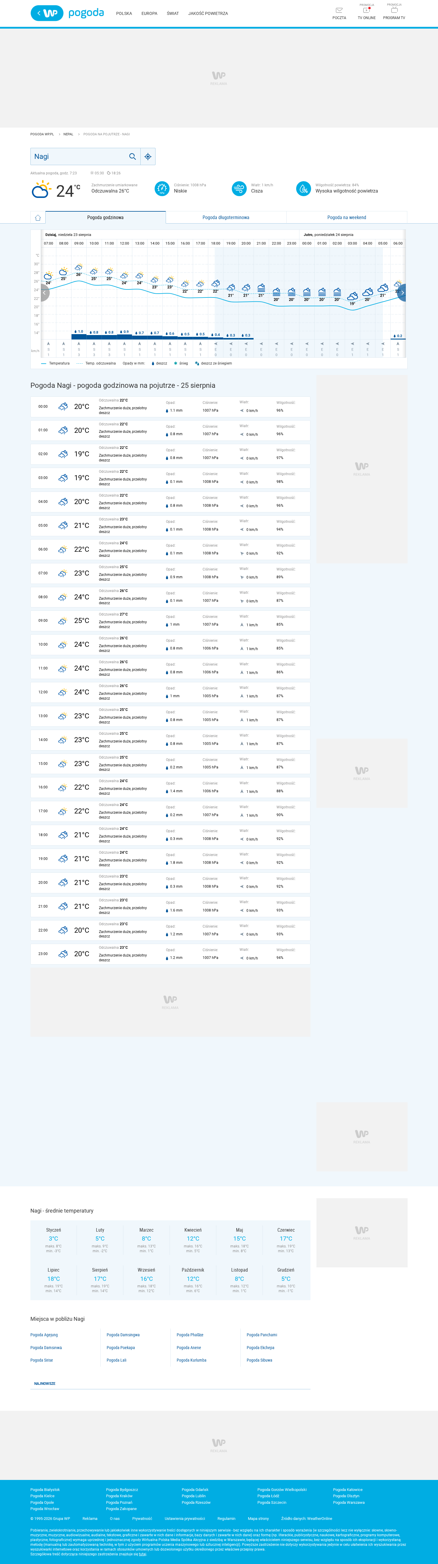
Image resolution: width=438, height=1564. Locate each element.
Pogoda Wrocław (44, 1508)
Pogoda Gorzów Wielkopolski (282, 1489)
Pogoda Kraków (119, 1496)
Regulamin (226, 1518)
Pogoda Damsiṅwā (46, 1347)
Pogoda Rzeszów (196, 1502)
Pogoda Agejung (44, 1334)
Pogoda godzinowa (105, 217)
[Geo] (148, 156)
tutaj (142, 1554)
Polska (124, 13)
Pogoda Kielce (42, 1496)
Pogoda (86, 13)
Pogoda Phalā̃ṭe (190, 1334)
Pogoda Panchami (262, 1334)
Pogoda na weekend (346, 217)
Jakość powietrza (208, 13)
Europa (149, 13)
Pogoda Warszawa (349, 1502)
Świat (173, 13)
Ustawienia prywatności (185, 1518)
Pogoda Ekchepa (260, 1347)
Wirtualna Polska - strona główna (47, 13)
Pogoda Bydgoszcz (122, 1489)
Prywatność (142, 1518)
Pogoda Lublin (194, 1496)
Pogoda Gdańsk (195, 1489)
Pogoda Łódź (268, 1496)
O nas (115, 1518)
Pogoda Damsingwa (123, 1334)
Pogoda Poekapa (121, 1347)
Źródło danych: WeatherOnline (306, 1518)
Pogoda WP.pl (42, 134)
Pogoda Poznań (119, 1502)
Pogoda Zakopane (121, 1508)
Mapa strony (258, 1518)
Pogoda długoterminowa (226, 217)
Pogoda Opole (42, 1502)
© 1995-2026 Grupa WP (50, 1518)
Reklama (90, 1518)
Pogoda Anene (189, 1347)
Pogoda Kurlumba (191, 1360)
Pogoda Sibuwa (259, 1360)
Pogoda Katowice (348, 1489)
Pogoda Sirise (41, 1360)
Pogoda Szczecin (271, 1502)
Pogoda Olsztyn (346, 1496)
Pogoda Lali (116, 1360)
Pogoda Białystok (45, 1489)
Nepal (68, 134)
